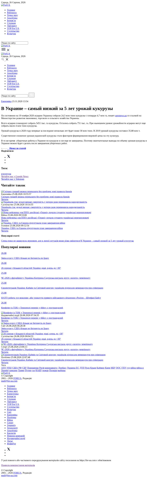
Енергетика (12, 394)
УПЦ (9, 368)
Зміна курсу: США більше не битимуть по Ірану (25, 328)
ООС (118, 368)
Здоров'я (11, 425)
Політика (11, 417)
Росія (41, 368)
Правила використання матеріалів (18, 465)
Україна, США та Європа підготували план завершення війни (32, 228)
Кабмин (100, 368)
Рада (87, 368)
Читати (4, 199)
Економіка (6, 101)
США (15, 368)
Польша (53, 370)
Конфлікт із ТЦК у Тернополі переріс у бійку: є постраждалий (32, 318)
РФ (20, 368)
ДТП (82, 368)
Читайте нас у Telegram (12, 179)
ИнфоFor (11, 443)
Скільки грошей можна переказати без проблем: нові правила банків (35, 196)
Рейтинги (12, 12)
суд (128, 368)
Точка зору (12, 15)
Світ (9, 412)
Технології (12, 428)
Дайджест (12, 26)
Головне (11, 10)
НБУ (113, 368)
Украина (71, 368)
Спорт (10, 422)
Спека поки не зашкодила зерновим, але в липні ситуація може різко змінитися (40, 241)
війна (133, 368)
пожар (45, 370)
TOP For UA (13, 28)
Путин (28, 370)
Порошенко (33, 368)
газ (33, 370)
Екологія (11, 433)
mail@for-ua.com (9, 381)
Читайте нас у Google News (14, 176)
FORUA (17, 378)
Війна (10, 420)
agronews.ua (121, 115)
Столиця (11, 23)
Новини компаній (16, 436)
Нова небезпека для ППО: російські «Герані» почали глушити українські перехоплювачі (45, 217)
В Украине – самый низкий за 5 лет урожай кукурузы (107, 241)
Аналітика (12, 18)
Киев (107, 368)
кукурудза (6, 174)
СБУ (24, 368)
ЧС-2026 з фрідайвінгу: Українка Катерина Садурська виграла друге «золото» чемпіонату (45, 349)
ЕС (77, 368)
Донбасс (62, 368)
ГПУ (123, 368)
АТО (3, 368)
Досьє (10, 441)
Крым (93, 368)
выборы (61, 370)
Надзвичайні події (16, 438)
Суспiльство (13, 31)
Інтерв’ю (11, 20)
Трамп (21, 370)
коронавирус (51, 368)
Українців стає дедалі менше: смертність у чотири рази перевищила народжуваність (43, 207)
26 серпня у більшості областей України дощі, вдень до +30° (31, 339)
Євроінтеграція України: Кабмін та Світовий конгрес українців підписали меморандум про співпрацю (52, 360)
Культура (11, 33)
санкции (13, 370)
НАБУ (39, 370)
